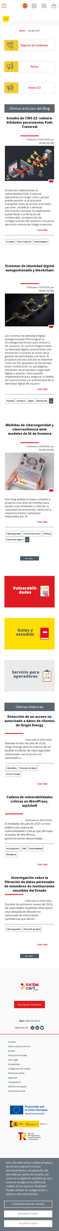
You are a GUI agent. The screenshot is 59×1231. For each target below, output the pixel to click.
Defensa (47, 533)
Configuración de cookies (19, 1068)
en (6, 18)
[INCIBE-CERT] (30, 986)
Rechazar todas (28, 1213)
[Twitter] (32, 1027)
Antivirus (21, 400)
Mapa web (12, 1077)
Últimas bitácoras (29, 706)
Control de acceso (32, 533)
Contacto (12, 1042)
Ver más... (29, 558)
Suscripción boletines (29, 1004)
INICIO (22, 30)
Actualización (12, 848)
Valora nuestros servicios (19, 1046)
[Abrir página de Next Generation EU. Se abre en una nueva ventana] (29, 1111)
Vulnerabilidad (40, 241)
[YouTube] (42, 1027)
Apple (30, 400)
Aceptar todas (28, 1223)
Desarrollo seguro (14, 539)
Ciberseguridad (13, 533)
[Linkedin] (37, 1027)
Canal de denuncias (16, 1091)
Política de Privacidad (17, 1055)
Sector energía (13, 774)
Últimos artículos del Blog (29, 108)
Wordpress (11, 854)
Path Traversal (24, 241)
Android (10, 400)
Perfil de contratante (17, 1086)
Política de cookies (16, 1073)
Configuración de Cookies (28, 1204)
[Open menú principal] (3, 5)
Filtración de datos (28, 768)
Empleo (11, 1051)
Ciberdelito (11, 768)
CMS (24, 848)
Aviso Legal (13, 1059)
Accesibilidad (14, 1064)
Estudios (10, 241)
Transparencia (14, 1082)
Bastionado (41, 400)
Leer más (42, 229)
